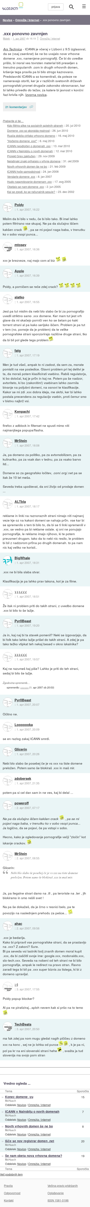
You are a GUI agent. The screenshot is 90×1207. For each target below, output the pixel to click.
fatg (18, 350)
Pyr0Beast (23, 621)
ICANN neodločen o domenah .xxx (29, 146)
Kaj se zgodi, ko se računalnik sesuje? (31, 192)
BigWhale (22, 558)
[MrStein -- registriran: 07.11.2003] (7, 443)
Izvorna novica (36, 94)
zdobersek (23, 778)
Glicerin (21, 749)
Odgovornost (12, 1193)
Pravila (8, 1185)
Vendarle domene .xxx (21, 176)
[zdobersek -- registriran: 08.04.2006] (7, 781)
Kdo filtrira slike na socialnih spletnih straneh (35, 125)
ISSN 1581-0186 (58, 1200)
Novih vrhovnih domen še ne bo (27, 166)
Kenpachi (22, 411)
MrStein (21, 441)
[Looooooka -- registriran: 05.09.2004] (7, 727)
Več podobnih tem (11, 1174)
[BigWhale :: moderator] (7, 560)
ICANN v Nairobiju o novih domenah (30, 151)
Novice (21, 1105)
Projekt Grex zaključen (21, 156)
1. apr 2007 (19, 38)
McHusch (10, 1100)
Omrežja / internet (50, 38)
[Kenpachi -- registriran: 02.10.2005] (7, 414)
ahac (18, 923)
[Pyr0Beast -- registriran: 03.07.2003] (7, 623)
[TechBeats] (7, 1026)
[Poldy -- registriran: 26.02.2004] (7, 207)
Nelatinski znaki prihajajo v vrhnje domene (33, 161)
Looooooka (24, 724)
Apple (19, 271)
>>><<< (21, 592)
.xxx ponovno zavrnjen (25, 33)
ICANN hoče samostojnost (23, 171)
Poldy (19, 205)
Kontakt (8, 1200)
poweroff (22, 803)
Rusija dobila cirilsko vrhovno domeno (31, 136)
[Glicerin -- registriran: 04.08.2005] (7, 751)
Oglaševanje (56, 1193)
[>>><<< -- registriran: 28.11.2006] (7, 594)
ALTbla (20, 501)
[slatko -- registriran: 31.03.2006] (7, 299)
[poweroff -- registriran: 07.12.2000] (7, 805)
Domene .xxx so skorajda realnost (28, 130)
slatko (19, 297)
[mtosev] (7, 247)
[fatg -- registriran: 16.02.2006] (7, 353)
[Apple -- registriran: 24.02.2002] (7, 273)
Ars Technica (12, 49)
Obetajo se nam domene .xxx (25, 187)
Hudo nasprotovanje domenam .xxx (29, 181)
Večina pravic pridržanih (63, 1185)
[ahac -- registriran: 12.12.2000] (7, 926)
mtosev (20, 245)
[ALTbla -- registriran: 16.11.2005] (7, 504)
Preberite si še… (13, 121)
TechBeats (23, 1024)
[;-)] (7, 987)
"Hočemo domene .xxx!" (22, 141)
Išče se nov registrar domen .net (29, 1141)
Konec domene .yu (19, 1097)
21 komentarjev (16, 107)
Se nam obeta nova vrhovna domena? (33, 1155)
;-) (16, 984)
